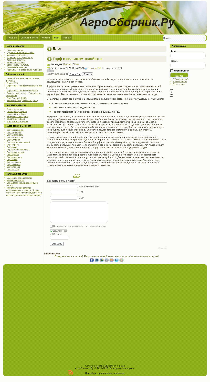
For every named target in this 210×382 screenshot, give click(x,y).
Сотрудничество (29, 37)
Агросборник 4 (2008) (17, 98)
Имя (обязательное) (89, 186)
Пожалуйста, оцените (57, 74)
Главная (12, 37)
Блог (56, 37)
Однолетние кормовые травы (20, 52)
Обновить (57, 234)
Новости (46, 37)
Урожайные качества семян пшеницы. (24, 70)
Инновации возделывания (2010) (22, 100)
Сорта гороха (13, 169)
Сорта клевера (14, 162)
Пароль (174, 61)
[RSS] (70, 373)
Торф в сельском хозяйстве (78, 59)
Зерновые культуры (16, 62)
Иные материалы (15, 50)
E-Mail (82, 192)
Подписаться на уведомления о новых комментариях (79, 226)
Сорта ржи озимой (15, 130)
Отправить (57, 244)
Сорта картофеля (15, 135)
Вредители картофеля (17, 121)
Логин (173, 51)
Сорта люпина (13, 164)
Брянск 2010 (12, 83)
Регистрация (179, 84)
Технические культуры (17, 67)
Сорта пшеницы (14, 157)
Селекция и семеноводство (19, 178)
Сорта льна (12, 147)
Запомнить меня (181, 71)
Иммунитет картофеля (17, 116)
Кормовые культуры (16, 60)
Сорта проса (13, 145)
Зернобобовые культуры (18, 65)
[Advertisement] (105, 315)
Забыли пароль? (180, 79)
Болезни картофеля (16, 114)
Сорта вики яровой (15, 152)
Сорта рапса (13, 155)
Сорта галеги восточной (18, 150)
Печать (92, 68)
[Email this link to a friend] (100, 68)
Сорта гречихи (13, 167)
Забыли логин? (180, 82)
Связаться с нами (115, 366)
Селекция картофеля (17, 111)
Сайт (81, 198)
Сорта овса (12, 159)
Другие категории (15, 109)
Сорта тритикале (15, 137)
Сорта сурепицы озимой (18, 142)
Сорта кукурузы (14, 132)
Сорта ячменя (13, 140)
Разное (67, 37)
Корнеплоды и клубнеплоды (20, 57)
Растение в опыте (15, 180)
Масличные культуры (16, 55)
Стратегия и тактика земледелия (22, 91)
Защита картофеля (16, 119)
